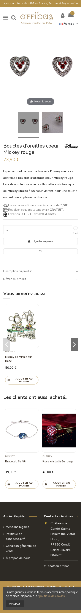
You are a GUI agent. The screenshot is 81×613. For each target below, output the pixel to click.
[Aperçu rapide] (35, 318)
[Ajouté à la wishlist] (40, 251)
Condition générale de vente (21, 548)
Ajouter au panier (44, 241)
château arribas (58, 566)
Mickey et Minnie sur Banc (18, 359)
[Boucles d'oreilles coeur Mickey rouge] (28, 123)
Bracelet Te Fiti (15, 461)
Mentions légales (17, 527)
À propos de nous (18, 558)
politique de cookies (52, 596)
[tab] (40, 271)
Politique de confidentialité (15, 536)
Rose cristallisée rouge (58, 461)
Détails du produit (14, 279)
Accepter (14, 604)
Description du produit (17, 271)
